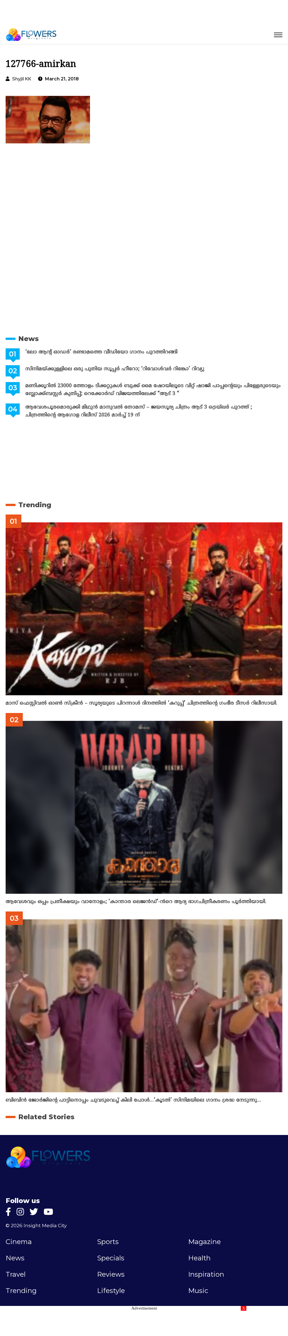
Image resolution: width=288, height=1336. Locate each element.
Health (199, 1258)
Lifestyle (111, 1291)
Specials (110, 1258)
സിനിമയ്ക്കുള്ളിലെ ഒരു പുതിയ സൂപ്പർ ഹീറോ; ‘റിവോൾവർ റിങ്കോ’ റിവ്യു (114, 369)
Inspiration (206, 1274)
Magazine (204, 1242)
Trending (34, 505)
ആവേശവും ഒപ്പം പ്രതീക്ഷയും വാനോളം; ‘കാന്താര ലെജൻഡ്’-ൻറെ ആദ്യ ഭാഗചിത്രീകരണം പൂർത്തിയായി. (136, 902)
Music (198, 1291)
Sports (108, 1242)
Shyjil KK (21, 79)
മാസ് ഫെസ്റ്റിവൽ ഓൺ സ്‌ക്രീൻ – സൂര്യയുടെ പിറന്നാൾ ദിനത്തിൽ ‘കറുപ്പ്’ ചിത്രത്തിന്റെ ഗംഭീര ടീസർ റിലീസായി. (141, 703)
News (28, 339)
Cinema (19, 1242)
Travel (16, 1274)
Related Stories (46, 1117)
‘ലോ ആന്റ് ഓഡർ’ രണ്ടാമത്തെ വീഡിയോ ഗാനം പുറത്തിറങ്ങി (101, 352)
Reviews (111, 1274)
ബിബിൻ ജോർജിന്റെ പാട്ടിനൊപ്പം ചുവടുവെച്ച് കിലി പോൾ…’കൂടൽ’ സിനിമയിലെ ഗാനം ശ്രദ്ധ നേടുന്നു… (133, 1100)
